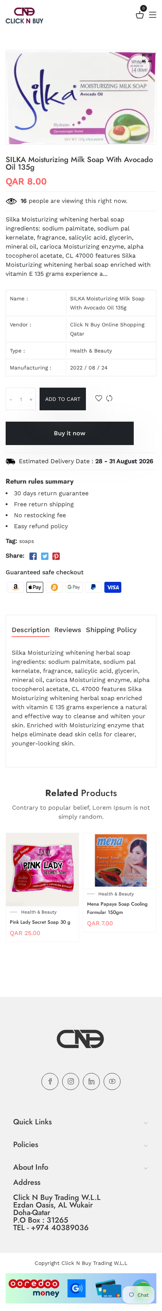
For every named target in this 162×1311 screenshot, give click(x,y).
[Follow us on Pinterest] (56, 556)
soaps (26, 541)
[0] (139, 16)
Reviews (67, 630)
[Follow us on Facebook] (33, 556)
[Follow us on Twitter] (44, 556)
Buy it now (70, 433)
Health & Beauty (91, 351)
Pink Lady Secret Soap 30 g (40, 922)
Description (31, 630)
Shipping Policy (111, 630)
